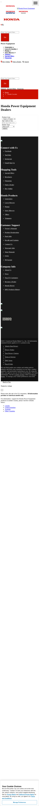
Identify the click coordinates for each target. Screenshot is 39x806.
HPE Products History (12, 289)
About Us (8, 270)
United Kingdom (10, 407)
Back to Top (7, 382)
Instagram (8, 159)
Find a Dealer (9, 185)
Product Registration (12, 232)
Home (7, 92)
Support (7, 54)
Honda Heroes (9, 286)
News (6, 274)
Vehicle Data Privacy (11, 346)
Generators (9, 47)
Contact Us (8, 244)
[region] (19, 793)
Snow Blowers (9, 52)
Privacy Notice (9, 350)
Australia (7, 409)
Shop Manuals (10, 252)
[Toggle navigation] (35, 3)
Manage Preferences (19, 802)
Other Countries (10, 411)
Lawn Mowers (10, 203)
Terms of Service (10, 357)
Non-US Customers (11, 278)
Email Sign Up (10, 163)
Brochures (8, 177)
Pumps (7, 51)
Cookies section (19, 375)
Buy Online (8, 189)
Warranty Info (10, 248)
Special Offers (9, 56)
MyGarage (8, 260)
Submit (5, 128)
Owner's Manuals (11, 228)
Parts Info (8, 236)
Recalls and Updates (12, 240)
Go (5, 37)
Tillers (7, 214)
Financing (8, 58)
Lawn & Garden (10, 49)
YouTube (8, 155)
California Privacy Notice (26, 794)
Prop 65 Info (9, 364)
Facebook (8, 151)
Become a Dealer (10, 282)
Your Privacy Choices (12, 353)
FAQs (7, 256)
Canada (7, 406)
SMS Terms (8, 360)
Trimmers (8, 218)
